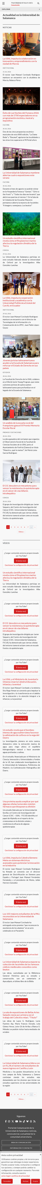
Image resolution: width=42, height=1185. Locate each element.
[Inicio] (22, 4)
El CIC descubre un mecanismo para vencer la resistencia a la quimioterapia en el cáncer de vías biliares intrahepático (21, 489)
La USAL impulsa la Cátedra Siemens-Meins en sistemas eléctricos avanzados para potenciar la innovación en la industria (21, 861)
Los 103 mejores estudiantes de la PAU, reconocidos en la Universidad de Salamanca (21, 916)
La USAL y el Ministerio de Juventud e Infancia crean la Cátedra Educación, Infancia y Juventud (20, 682)
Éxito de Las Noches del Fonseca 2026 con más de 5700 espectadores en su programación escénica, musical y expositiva (21, 117)
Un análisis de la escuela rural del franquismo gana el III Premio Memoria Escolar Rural (21, 425)
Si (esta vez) (21, 561)
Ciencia (6, 250)
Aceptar (35, 1181)
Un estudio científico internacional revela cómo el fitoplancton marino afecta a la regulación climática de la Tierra (19, 242)
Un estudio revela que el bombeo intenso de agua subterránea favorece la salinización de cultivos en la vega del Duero (21, 734)
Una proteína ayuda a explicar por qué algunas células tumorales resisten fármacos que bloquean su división (20, 804)
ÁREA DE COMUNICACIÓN (21, 1142)
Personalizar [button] (7, 1181)
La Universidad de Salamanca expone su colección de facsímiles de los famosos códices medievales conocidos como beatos (21, 965)
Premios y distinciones (12, 432)
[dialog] (21, 1168)
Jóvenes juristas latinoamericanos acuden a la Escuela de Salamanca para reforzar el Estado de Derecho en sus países (21, 364)
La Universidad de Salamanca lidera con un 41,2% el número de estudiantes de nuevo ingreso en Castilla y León (21, 1066)
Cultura (6, 125)
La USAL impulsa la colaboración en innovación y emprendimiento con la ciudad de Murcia (20, 61)
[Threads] (31, 1121)
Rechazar (25, 1181)
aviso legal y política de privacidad (15, 1176)
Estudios (6, 372)
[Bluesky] (27, 1121)
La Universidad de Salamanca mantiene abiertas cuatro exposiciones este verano (21, 175)
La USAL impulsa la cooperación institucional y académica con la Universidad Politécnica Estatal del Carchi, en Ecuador (19, 301)
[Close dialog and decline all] (40, 1153)
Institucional (8, 68)
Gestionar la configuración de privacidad (21, 565)
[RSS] (34, 1121)
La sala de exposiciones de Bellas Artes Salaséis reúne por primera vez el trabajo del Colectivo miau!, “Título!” (21, 1015)
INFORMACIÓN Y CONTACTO (21, 1148)
